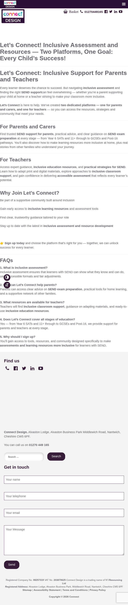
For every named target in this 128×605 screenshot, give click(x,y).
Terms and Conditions (75, 590)
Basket (73, 11)
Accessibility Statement (47, 590)
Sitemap (27, 590)
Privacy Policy (98, 590)
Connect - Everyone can (25, 16)
